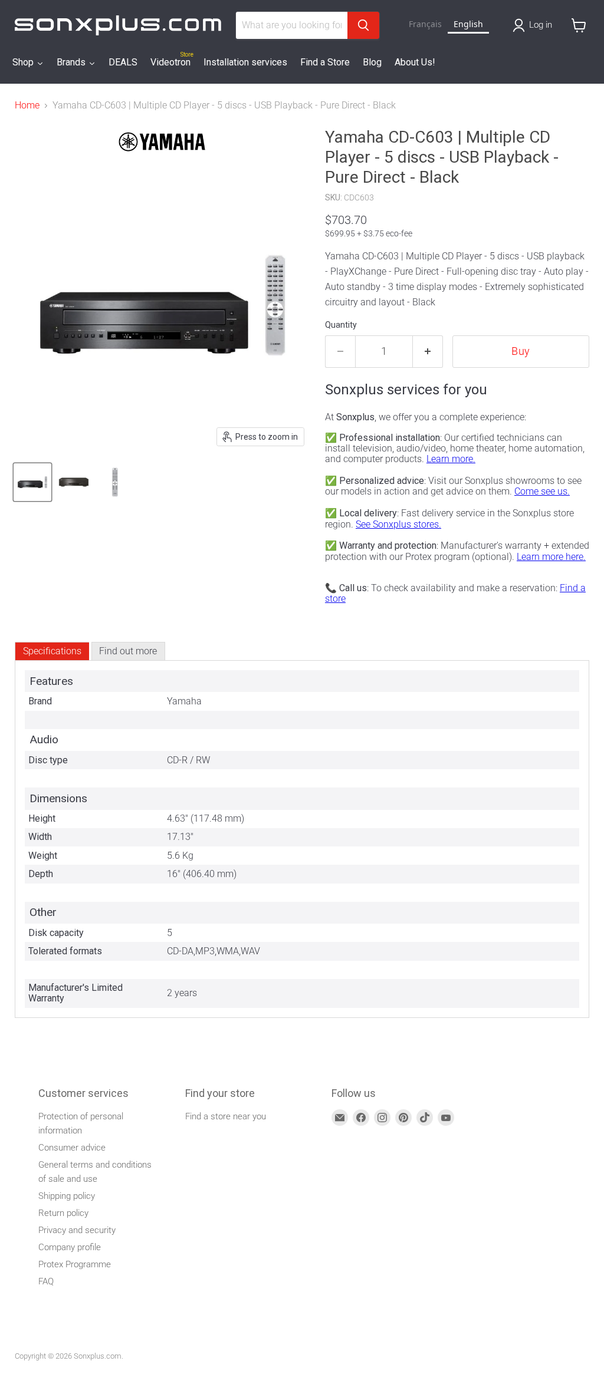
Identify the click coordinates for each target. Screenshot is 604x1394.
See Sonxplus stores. (398, 524)
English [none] (468, 23)
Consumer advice (72, 1147)
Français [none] (425, 23)
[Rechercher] (363, 25)
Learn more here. (551, 556)
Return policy (63, 1213)
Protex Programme (74, 1264)
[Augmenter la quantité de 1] (428, 351)
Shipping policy (66, 1196)
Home (27, 105)
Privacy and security (77, 1230)
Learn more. (450, 458)
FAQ (46, 1281)
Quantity (341, 324)
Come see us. (542, 491)
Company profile (69, 1247)
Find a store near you (225, 1116)
